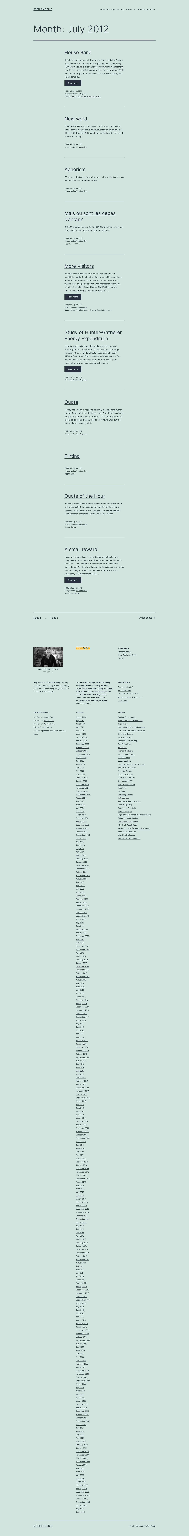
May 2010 (80, 1313)
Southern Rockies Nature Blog (130, 720)
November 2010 (82, 1293)
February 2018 (82, 1000)
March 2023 (81, 855)
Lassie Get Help (124, 761)
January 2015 (81, 1125)
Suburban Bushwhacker (128, 818)
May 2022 (80, 889)
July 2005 (80, 1509)
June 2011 (80, 1270)
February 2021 (82, 929)
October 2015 (81, 1094)
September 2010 (82, 1300)
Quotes (73, 527)
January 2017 (81, 1044)
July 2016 (80, 1064)
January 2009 (81, 1367)
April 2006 (80, 1478)
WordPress (150, 1526)
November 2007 (82, 1414)
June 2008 (80, 1391)
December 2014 (82, 1128)
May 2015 (80, 1111)
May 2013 (80, 1192)
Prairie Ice (122, 788)
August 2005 (81, 1505)
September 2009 (83, 1340)
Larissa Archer (124, 758)
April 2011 (80, 1276)
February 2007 (82, 1445)
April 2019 (80, 953)
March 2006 (81, 1482)
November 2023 (82, 828)
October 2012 (81, 1216)
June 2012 (80, 1229)
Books (129, 9)
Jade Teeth (122, 701)
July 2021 (80, 923)
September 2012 (82, 1219)
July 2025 (80, 761)
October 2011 (81, 1256)
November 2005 (82, 1495)
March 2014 (81, 1158)
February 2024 (82, 818)
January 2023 (81, 862)
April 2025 (80, 771)
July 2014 (80, 1145)
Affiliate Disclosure (147, 9)
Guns (99, 310)
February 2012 (82, 1243)
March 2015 (81, 1118)
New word (75, 119)
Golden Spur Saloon (126, 754)
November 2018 (82, 970)
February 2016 (82, 1081)
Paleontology (106, 310)
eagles (76, 593)
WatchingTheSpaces (126, 835)
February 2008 (82, 1404)
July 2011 (79, 1266)
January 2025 (81, 781)
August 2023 (81, 838)
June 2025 (80, 764)
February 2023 (82, 859)
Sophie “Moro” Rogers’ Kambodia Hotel (134, 815)
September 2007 (83, 1421)
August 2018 (81, 980)
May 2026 (80, 727)
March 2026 (81, 734)
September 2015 (82, 1098)
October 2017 (81, 1014)
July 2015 (80, 1104)
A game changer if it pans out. (130, 697)
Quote (71, 402)
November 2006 (82, 1455)
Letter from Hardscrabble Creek (131, 764)
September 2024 (83, 795)
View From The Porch (127, 832)
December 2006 (82, 1451)
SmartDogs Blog (125, 805)
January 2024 (81, 822)
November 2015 (82, 1091)
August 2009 (81, 1344)
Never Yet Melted (125, 774)
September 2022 (83, 875)
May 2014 (80, 1152)
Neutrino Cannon (125, 771)
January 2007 (81, 1448)
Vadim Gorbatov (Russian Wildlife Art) (134, 828)
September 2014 (83, 1138)
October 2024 (82, 791)
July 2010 (80, 1307)
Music (98, 96)
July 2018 (80, 983)
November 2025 (82, 747)
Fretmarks (122, 747)
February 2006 (82, 1485)
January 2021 (81, 933)
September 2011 (82, 1259)
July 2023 (80, 842)
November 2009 (82, 1334)
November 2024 (82, 788)
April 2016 (80, 1074)
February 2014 (82, 1162)
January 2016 (81, 1084)
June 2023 (80, 845)
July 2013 (80, 1185)
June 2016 (80, 1067)
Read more (73, 83)
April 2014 (80, 1155)
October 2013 (81, 1175)
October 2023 (82, 832)
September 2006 (83, 1462)
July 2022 (80, 882)
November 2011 (82, 1253)
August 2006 (81, 1465)
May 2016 (80, 1071)
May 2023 (80, 848)
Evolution (79, 310)
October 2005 (82, 1499)
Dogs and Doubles (125, 734)
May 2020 (80, 943)
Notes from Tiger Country (112, 9)
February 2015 (82, 1121)
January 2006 (81, 1489)
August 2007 (81, 1424)
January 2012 (81, 1246)
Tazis (72, 474)
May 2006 (80, 1475)
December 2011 (82, 1249)
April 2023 (80, 852)
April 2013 (80, 1195)
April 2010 (80, 1317)
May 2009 (80, 1354)
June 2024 (80, 805)
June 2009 (80, 1350)
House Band (78, 52)
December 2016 (82, 1047)
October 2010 (81, 1296)
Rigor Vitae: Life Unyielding (129, 801)
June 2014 (80, 1148)
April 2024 (80, 811)
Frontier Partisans (125, 751)
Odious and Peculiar (126, 778)
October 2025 (82, 751)
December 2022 (82, 865)
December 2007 (82, 1411)
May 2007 (80, 1435)
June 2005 (80, 1512)
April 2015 (80, 1115)
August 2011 (81, 1263)
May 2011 (80, 1273)
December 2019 (82, 946)
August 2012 (81, 1222)
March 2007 (81, 1441)
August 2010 (81, 1303)
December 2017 (82, 1007)
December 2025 (82, 744)
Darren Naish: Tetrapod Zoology (131, 727)
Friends (83, 96)
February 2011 (81, 1283)
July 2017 (80, 1024)
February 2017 (82, 1041)
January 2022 (81, 902)
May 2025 (80, 768)
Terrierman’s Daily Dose (128, 822)
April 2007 (80, 1438)
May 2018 (80, 990)
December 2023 (82, 825)
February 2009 (82, 1364)
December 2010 (82, 1290)
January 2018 (81, 1003)
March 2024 (81, 815)
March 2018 (81, 997)
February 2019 (82, 960)
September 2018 (82, 976)
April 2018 (80, 993)
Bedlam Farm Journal (127, 717)
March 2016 (81, 1078)
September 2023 (83, 835)
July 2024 (80, 801)
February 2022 (82, 899)
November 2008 (82, 1374)
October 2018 (81, 973)
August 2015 (81, 1101)
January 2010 (81, 1327)
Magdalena (91, 96)
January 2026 (81, 741)
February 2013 (82, 1202)
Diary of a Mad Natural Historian (131, 731)
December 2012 (82, 1209)
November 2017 (82, 1010)
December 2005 (82, 1492)
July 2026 (80, 720)
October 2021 (81, 913)
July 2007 (80, 1428)
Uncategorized (81, 94)
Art (72, 593)
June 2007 (80, 1431)
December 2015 (82, 1088)
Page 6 (54, 617)
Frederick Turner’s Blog (127, 741)
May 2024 (80, 808)
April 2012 (80, 1236)
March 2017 (81, 1037)
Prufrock (121, 791)
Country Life (75, 96)
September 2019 (82, 950)
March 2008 (81, 1401)
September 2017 (82, 1017)
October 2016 (81, 1054)
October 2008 (82, 1377)
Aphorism (75, 169)
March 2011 (80, 1280)
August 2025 (81, 758)
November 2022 (82, 869)
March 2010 (81, 1320)
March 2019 (81, 956)
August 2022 (81, 879)
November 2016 (82, 1051)
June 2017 (80, 1027)
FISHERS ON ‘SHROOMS (128, 694)
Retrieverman (123, 798)
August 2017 (81, 1020)
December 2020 (82, 936)
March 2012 (81, 1239)
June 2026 (80, 724)
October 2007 (81, 1418)
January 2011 (81, 1286)
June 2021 (80, 926)
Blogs (73, 310)
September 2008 (83, 1381)
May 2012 (80, 1233)
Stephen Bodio (42, 9)
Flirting (72, 456)
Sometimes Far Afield (127, 808)
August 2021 (81, 919)
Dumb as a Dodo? (125, 687)
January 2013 (81, 1206)
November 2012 (82, 1212)
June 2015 (80, 1108)
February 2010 (82, 1323)
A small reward (80, 549)
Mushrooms (75, 244)
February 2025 (82, 778)
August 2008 (81, 1384)
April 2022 (80, 892)
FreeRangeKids (124, 744)
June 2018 (80, 987)
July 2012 (80, 1226)
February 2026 (82, 737)
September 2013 (82, 1179)
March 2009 (81, 1361)
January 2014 (81, 1165)
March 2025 (81, 774)
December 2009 (82, 1330)
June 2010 (80, 1310)
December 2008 (82, 1371)
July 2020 (80, 939)
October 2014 (81, 1135)
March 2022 (81, 896)
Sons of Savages (125, 811)
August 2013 (81, 1182)
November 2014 (82, 1131)
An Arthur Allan (124, 690)
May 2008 (80, 1394)
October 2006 (82, 1458)
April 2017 (80, 1034)
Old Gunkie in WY (125, 781)
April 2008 (80, 1398)
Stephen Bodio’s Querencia (129, 838)
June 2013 (80, 1189)
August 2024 (81, 798)
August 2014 (81, 1141)
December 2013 (82, 1168)
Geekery (93, 310)
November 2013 (82, 1172)
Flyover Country (125, 737)
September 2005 (83, 1502)
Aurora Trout (48, 717)
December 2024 (82, 785)
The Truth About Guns (127, 825)
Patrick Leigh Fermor (126, 785)
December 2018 (82, 966)
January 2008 (81, 1408)
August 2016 (81, 1061)
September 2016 (82, 1057)
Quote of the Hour (84, 496)
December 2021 (82, 906)
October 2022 (82, 872)
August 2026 (81, 717)
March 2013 (81, 1199)
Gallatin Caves (49, 724)
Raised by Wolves (125, 795)
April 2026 (80, 731)
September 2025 (83, 754)
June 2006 (80, 1472)
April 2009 (80, 1357)
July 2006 (80, 1468)
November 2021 (82, 909)
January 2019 (81, 963)
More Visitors (79, 266)
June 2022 (80, 886)
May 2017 (80, 1030)
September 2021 (82, 916)
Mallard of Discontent (127, 768)
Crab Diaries (123, 724)
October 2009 (82, 1337)
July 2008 (80, 1387)
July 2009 (80, 1347)
